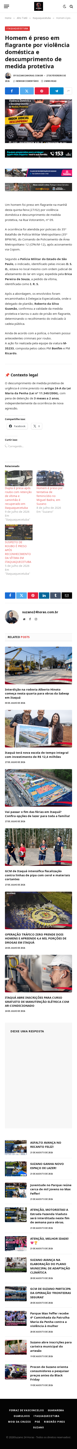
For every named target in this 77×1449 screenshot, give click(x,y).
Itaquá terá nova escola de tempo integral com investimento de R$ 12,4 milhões (37, 754)
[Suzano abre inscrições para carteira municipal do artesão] (16, 1347)
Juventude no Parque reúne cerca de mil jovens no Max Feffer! (50, 1189)
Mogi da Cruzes (19, 1421)
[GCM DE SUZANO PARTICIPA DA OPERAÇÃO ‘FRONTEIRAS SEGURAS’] (16, 1293)
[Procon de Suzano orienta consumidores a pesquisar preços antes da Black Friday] (16, 1371)
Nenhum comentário (27, 81)
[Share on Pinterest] (42, 90)
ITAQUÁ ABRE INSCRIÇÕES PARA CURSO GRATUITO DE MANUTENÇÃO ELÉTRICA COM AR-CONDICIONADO (37, 1002)
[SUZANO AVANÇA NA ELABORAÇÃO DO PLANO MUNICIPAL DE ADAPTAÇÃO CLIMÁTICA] (16, 1264)
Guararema (56, 1410)
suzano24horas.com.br (29, 76)
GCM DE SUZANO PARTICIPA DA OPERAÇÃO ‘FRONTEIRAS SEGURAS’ (50, 1293)
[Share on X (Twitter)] (27, 90)
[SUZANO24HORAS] (38, 6)
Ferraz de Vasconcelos (26, 1410)
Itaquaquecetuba (17, 29)
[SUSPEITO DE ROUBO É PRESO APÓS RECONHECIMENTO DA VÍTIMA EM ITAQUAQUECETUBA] (19, 532)
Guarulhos (22, 1416)
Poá (37, 1421)
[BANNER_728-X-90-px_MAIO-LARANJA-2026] (38, 190)
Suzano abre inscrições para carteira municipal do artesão (51, 1346)
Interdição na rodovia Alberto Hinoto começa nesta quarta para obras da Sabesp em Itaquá (37, 693)
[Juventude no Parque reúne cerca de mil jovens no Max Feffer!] (16, 1190)
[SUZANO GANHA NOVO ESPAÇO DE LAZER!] (16, 1168)
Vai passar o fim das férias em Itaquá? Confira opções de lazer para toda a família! (37, 814)
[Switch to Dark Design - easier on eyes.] (64, 6)
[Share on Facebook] (12, 90)
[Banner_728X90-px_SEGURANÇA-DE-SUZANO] (38, 156)
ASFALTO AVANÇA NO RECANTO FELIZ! (45, 1145)
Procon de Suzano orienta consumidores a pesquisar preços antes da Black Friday (49, 1373)
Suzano (38, 1427)
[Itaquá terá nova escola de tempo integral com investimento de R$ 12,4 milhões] (38, 728)
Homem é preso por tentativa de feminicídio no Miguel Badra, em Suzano (50, 496)
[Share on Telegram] (57, 90)
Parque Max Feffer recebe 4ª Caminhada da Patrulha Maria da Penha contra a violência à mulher (49, 1319)
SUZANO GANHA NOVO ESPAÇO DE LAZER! (47, 1166)
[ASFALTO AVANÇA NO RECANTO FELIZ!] (16, 1147)
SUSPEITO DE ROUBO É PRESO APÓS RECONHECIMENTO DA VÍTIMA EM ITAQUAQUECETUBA (18, 552)
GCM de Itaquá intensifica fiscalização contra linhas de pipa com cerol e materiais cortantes (37, 875)
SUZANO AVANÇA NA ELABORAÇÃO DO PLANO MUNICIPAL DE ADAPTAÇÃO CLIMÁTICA (50, 1266)
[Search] (71, 6)
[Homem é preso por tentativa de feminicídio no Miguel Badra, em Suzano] (50, 478)
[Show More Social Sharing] (68, 90)
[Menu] (6, 6)
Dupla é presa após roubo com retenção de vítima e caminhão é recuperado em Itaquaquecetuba (18, 498)
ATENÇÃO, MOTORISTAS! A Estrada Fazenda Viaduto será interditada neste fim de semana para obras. (49, 1216)
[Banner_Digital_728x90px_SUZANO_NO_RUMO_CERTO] (38, 176)
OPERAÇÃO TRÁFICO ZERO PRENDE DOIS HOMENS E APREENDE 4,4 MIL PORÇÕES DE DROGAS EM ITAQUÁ (35, 938)
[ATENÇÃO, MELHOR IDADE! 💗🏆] (16, 1243)
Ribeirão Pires (54, 1421)
